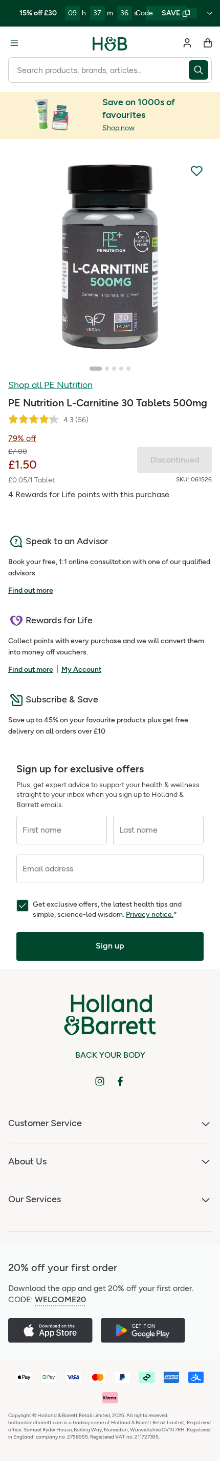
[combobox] (98, 70)
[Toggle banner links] (210, 13)
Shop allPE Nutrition (50, 385)
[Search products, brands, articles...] (200, 70)
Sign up (110, 946)
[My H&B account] (187, 43)
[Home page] (110, 43)
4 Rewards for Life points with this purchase (88, 494)
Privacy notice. (149, 914)
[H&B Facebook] (120, 1081)
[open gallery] (110, 256)
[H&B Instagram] (100, 1081)
